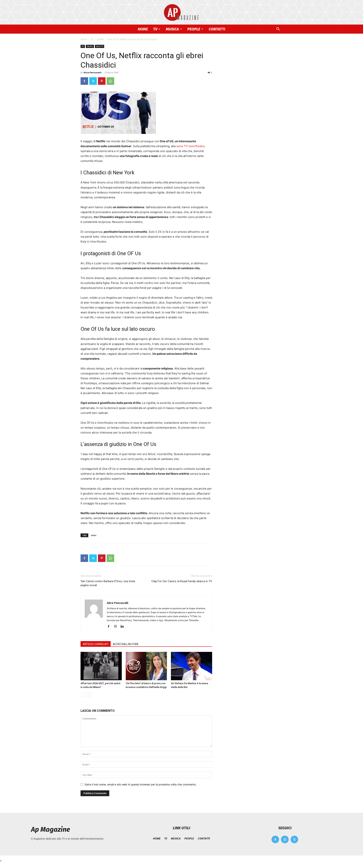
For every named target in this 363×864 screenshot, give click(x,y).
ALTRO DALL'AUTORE (126, 644)
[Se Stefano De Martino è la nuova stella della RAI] (191, 666)
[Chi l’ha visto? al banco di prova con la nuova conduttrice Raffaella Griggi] (146, 666)
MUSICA (172, 29)
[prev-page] (83, 694)
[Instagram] (117, 626)
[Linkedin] (123, 626)
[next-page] (89, 694)
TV (155, 29)
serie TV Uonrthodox (190, 146)
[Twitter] (93, 81)
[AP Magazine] (181, 12)
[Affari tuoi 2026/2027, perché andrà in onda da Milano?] (101, 666)
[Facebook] (84, 81)
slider (94, 535)
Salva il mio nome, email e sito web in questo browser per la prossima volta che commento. (140, 784)
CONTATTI (217, 29)
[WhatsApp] (110, 81)
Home (84, 39)
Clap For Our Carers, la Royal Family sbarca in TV (181, 581)
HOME (143, 29)
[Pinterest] (101, 81)
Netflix (100, 39)
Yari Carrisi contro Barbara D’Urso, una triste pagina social (108, 583)
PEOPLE (193, 29)
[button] (277, 29)
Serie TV (99, 46)
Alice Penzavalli (93, 72)
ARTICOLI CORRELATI (95, 644)
